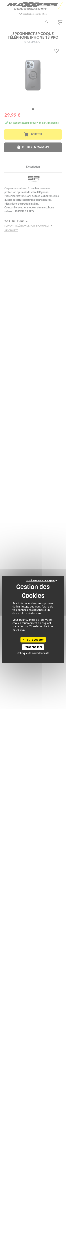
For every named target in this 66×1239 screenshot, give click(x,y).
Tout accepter (34, 640)
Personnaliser (33, 647)
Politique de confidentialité (33, 653)
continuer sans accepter (40, 580)
